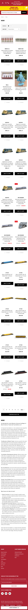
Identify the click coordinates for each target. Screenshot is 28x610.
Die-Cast (3, 564)
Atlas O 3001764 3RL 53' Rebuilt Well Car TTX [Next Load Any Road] (20, 312)
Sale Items (3, 555)
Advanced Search (18, 552)
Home (2, 17)
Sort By (4, 29)
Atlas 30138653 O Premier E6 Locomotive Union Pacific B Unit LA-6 (21, 348)
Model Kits (3, 563)
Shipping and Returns (19, 554)
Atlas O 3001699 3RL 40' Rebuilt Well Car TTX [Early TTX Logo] (7, 348)
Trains (2, 557)
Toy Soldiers (3, 559)
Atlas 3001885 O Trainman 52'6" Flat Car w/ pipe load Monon (20, 384)
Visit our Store (17, 3)
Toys (2, 561)
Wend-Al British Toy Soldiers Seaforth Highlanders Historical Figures (7, 52)
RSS (16, 557)
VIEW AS (4, 25)
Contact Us (17, 555)
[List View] (11, 26)
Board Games (4, 552)
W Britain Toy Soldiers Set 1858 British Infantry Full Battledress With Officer (21, 52)
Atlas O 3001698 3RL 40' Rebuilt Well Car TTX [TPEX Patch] (7, 312)
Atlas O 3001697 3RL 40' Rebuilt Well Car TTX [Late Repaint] (20, 276)
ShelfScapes (3, 554)
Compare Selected (14, 414)
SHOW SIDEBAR (13, 607)
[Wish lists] (6, 3)
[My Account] (2, 3)
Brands (2, 568)
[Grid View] (8, 26)
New (6, 17)
